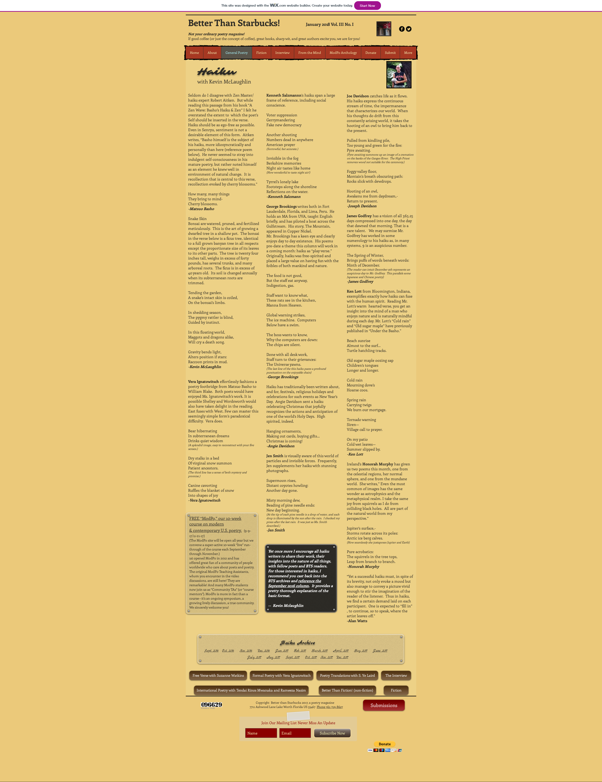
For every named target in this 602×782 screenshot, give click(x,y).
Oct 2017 (311, 657)
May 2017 (360, 650)
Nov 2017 (327, 657)
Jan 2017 (281, 650)
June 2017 (380, 650)
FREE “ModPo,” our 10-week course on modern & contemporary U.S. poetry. (215, 524)
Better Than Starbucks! (234, 22)
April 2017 (341, 650)
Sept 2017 (293, 657)
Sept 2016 (211, 650)
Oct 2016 (228, 650)
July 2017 (254, 657)
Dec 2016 (264, 650)
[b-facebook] (402, 29)
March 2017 (320, 650)
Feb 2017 (300, 650)
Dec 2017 (342, 657)
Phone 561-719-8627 (330, 707)
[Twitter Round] (409, 29)
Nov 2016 (246, 650)
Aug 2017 (273, 657)
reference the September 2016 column (294, 583)
